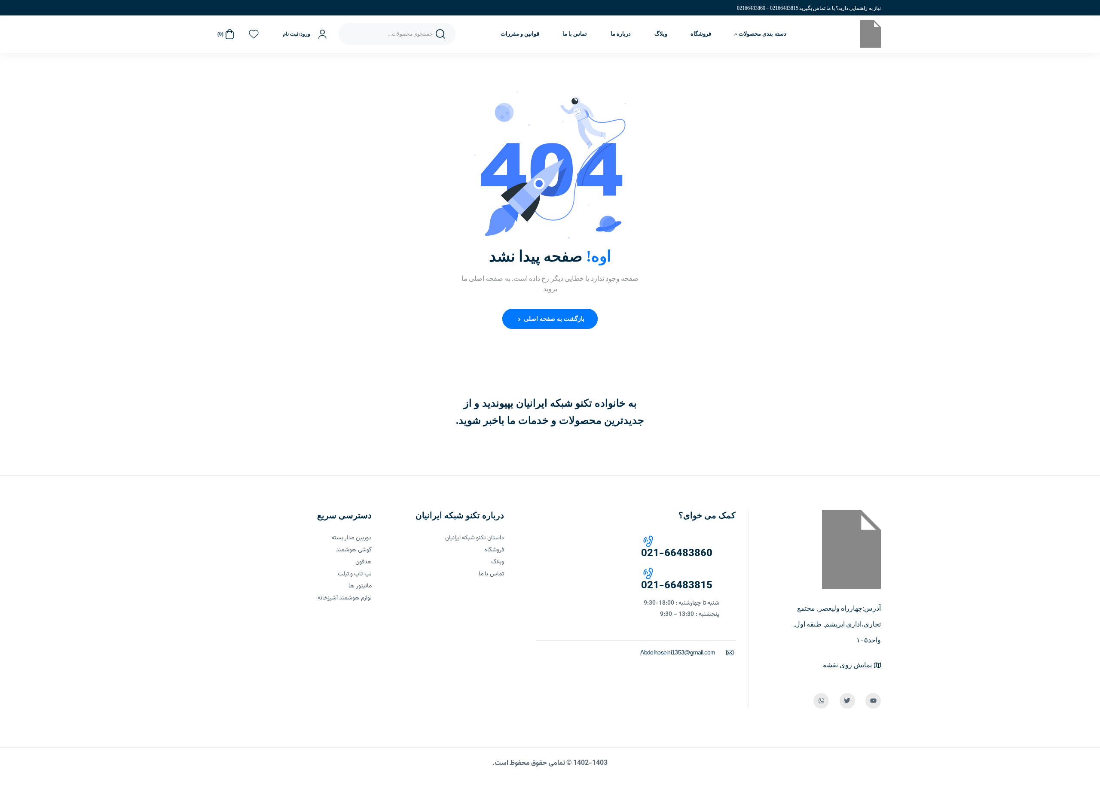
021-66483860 (676, 553)
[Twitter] (847, 701)
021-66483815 (676, 586)
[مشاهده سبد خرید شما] (229, 34)
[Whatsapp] (821, 701)
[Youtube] (873, 701)
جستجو (440, 33)
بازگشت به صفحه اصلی (553, 319)
